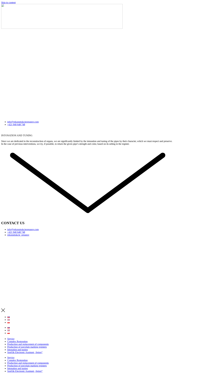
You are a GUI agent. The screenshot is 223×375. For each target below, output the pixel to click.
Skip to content (8, 2)
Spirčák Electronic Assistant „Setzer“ (25, 352)
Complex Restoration (17, 341)
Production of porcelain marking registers (27, 347)
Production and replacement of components (28, 344)
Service (10, 338)
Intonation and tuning (17, 349)
